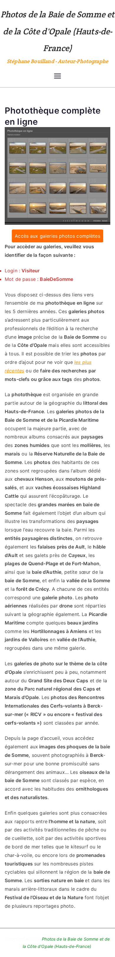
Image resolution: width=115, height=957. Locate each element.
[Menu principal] (57, 76)
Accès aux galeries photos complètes (57, 236)
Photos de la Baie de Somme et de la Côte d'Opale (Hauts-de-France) (58, 31)
